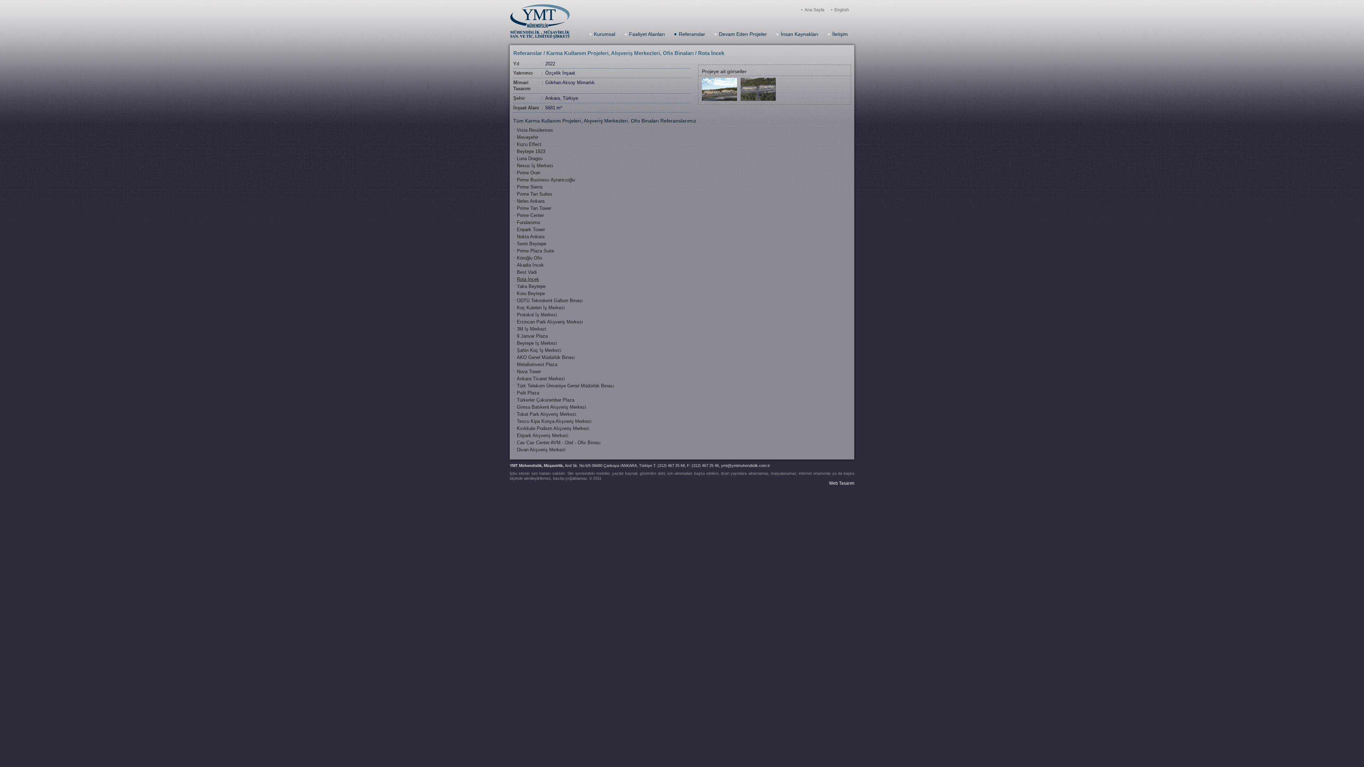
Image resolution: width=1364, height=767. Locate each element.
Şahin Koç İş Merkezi (539, 350)
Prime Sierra (529, 187)
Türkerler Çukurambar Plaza (545, 400)
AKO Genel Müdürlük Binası (546, 357)
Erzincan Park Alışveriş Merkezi (550, 322)
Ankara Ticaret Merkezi (541, 378)
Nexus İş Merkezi (535, 165)
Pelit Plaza (528, 393)
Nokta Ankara (531, 236)
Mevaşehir (527, 137)
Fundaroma (528, 222)
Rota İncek (528, 279)
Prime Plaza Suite (535, 251)
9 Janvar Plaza (532, 336)
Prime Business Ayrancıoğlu (546, 180)
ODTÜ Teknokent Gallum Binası (550, 300)
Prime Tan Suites (534, 194)
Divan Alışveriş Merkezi (541, 449)
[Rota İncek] (719, 99)
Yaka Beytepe (531, 286)
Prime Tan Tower (534, 208)
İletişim (840, 34)
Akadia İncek (530, 265)
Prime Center (530, 215)
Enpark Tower (531, 229)
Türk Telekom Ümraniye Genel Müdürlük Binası (565, 385)
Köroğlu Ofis (529, 258)
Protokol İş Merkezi (537, 314)
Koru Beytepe (531, 293)
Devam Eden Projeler (743, 34)
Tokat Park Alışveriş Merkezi (546, 414)
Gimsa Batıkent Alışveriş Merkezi (551, 407)
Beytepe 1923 (531, 151)
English (841, 9)
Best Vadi (527, 272)
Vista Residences (535, 130)
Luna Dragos (530, 158)
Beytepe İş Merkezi (537, 343)
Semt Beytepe (531, 243)
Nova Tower (529, 371)
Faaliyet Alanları (647, 34)
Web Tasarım (841, 483)
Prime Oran (528, 172)
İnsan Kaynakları (799, 34)
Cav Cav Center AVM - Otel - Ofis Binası (559, 442)
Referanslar (692, 34)
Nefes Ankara (531, 201)
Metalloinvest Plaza (537, 364)
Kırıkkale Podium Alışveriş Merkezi (553, 428)
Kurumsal (604, 34)
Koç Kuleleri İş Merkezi (541, 307)
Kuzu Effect (529, 144)
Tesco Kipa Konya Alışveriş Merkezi (554, 421)
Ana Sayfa (814, 9)
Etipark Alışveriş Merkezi (542, 435)
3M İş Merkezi (531, 329)
